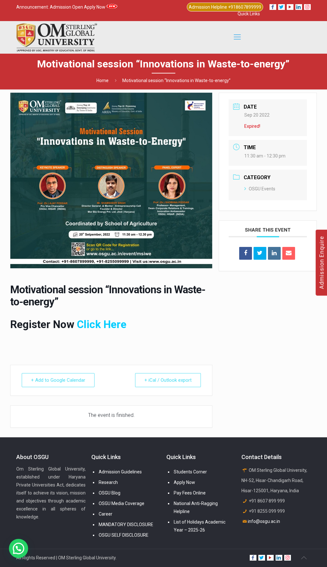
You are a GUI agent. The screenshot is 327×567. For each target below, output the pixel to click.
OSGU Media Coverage (121, 503)
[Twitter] (281, 7)
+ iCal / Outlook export (168, 380)
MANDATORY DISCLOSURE (126, 524)
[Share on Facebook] (245, 253)
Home (102, 80)
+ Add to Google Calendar (58, 380)
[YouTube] (290, 7)
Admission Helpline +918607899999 (225, 7)
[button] (18, 548)
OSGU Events (262, 188)
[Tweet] (260, 253)
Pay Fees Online (190, 492)
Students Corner (190, 471)
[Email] (288, 253)
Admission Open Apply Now (78, 7)
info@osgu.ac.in (264, 521)
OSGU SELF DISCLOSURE (123, 535)
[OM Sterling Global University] (56, 37)
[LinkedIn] (298, 7)
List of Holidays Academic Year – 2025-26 (199, 526)
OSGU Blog (109, 492)
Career (105, 514)
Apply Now (184, 482)
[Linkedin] (274, 253)
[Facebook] (273, 7)
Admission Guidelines (120, 471)
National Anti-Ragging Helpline (196, 507)
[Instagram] (307, 7)
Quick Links (249, 13)
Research (108, 482)
